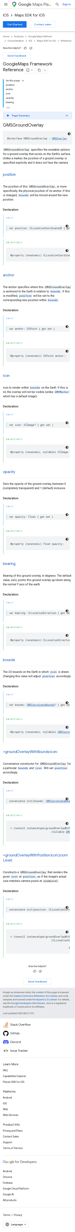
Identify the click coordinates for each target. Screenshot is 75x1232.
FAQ (5, 1070)
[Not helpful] (30, 48)
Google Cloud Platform (16, 1188)
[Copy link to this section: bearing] (19, 564)
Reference (66, 40)
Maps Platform (42, 4)
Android (7, 1097)
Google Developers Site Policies (28, 1003)
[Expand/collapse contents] (23, 80)
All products (10, 1200)
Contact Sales (11, 1136)
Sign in (66, 4)
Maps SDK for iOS (30, 15)
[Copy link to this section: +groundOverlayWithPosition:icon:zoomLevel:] (16, 860)
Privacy (18, 1215)
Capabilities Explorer (14, 1076)
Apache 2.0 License (46, 999)
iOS (6, 15)
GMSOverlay (59, 138)
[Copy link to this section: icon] (13, 376)
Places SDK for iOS (13, 1081)
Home (6, 36)
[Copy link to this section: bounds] (18, 660)
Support (7, 1142)
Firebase (8, 1182)
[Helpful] (25, 48)
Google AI (8, 1194)
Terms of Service (13, 1148)
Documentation (16, 40)
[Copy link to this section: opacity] (18, 472)
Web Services (10, 1115)
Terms (6, 1215)
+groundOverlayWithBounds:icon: (30, 752)
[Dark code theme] (69, 134)
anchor (8, 275)
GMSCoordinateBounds (41, 705)
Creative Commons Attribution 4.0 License (35, 996)
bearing (9, 563)
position (9, 174)
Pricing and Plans (13, 1130)
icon (6, 375)
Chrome (7, 1177)
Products (18, 36)
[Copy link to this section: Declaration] (22, 210)
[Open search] (57, 4)
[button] (37, 115)
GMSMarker (62, 392)
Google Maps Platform (40, 36)
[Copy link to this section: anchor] (18, 275)
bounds (23, 195)
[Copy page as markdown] (39, 70)
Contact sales (42, 24)
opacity (9, 472)
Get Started (14, 24)
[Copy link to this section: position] (19, 175)
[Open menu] (5, 4)
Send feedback (16, 55)
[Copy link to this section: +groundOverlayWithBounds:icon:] (61, 752)
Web (5, 1109)
